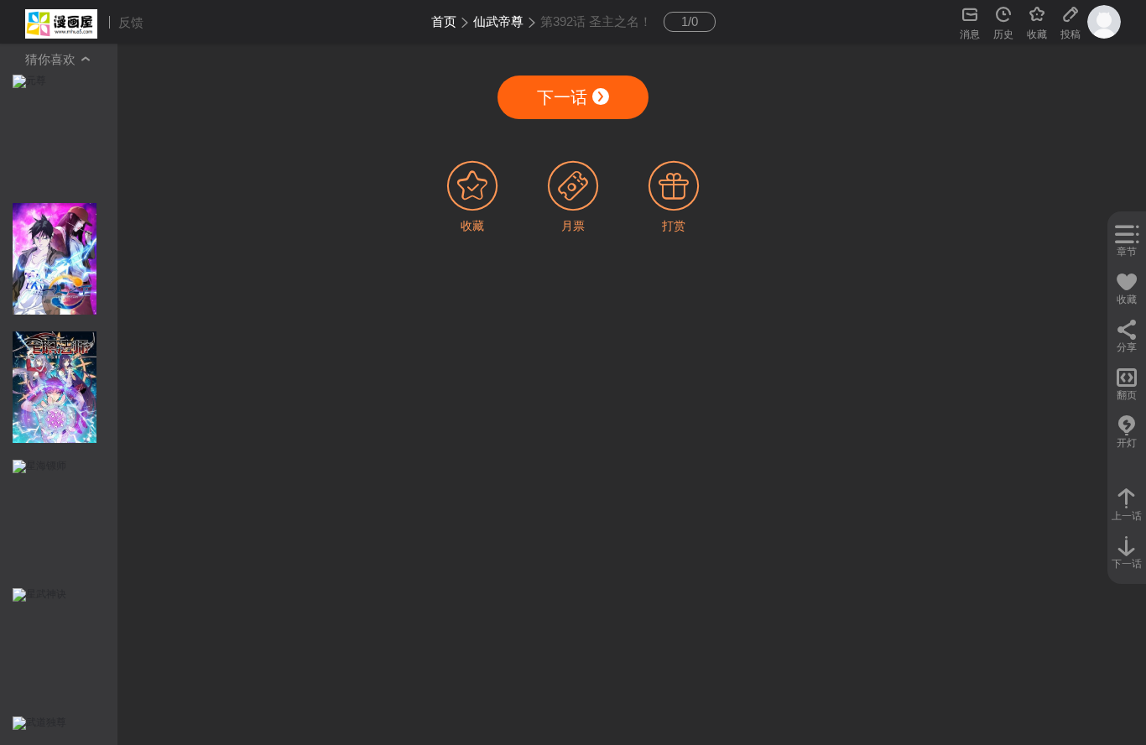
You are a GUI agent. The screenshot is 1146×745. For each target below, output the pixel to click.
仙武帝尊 (498, 21)
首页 (443, 21)
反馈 (130, 22)
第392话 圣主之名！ (596, 21)
